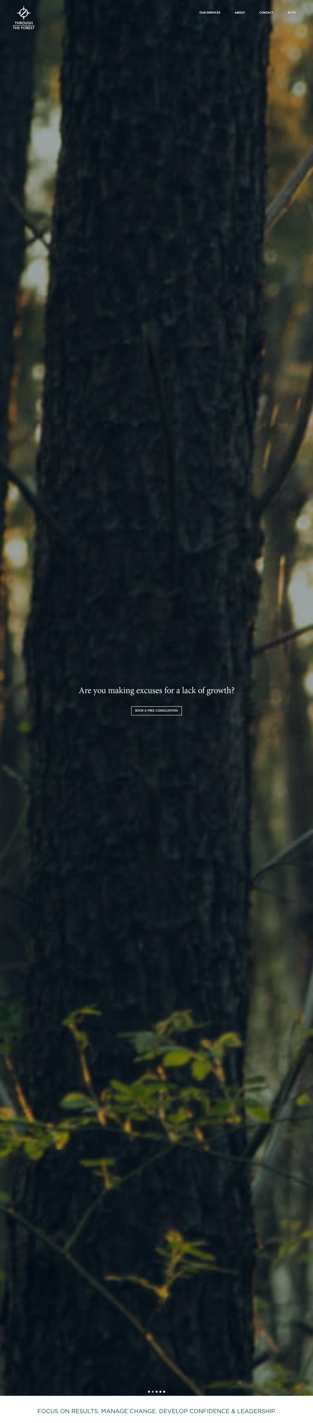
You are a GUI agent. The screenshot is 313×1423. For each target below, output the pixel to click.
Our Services (209, 12)
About (240, 12)
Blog (292, 12)
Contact (266, 12)
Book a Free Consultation (156, 710)
